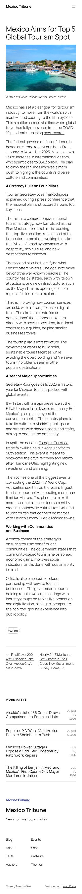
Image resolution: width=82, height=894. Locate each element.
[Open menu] (73, 6)
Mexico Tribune (18, 6)
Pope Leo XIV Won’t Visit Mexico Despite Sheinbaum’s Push (32, 733)
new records (54, 132)
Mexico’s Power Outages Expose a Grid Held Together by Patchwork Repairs (32, 751)
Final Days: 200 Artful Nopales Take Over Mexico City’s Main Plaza (20, 661)
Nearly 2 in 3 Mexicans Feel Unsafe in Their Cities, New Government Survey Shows (57, 661)
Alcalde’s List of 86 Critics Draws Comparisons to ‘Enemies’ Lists (33, 715)
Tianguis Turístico (53, 442)
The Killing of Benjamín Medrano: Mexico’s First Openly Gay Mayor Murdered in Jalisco (33, 771)
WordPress (69, 886)
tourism (13, 630)
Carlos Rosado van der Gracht (37, 97)
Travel (63, 97)
